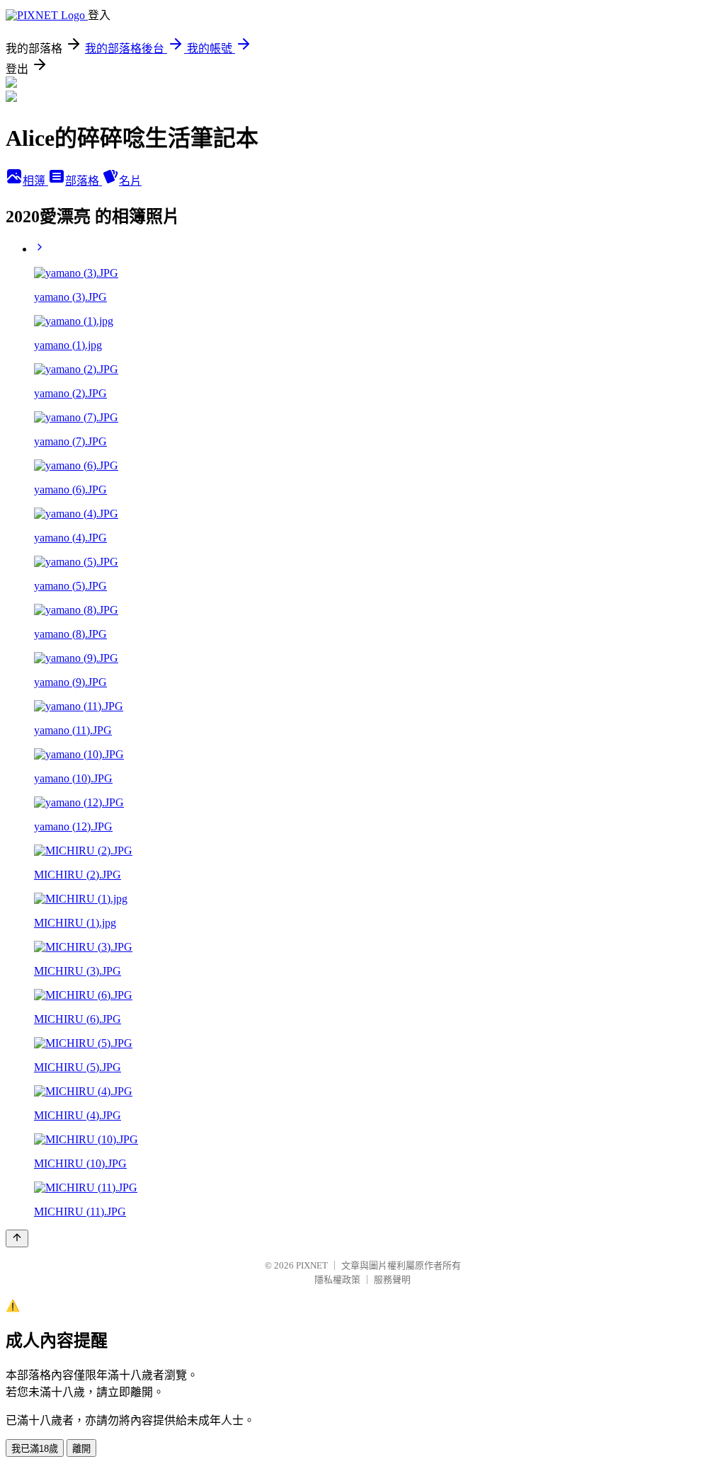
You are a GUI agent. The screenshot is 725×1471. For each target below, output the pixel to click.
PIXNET (312, 1265)
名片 (130, 181)
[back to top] (17, 1238)
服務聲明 (392, 1279)
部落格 (83, 181)
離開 (81, 1448)
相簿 (35, 181)
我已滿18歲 (34, 1448)
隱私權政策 (337, 1279)
